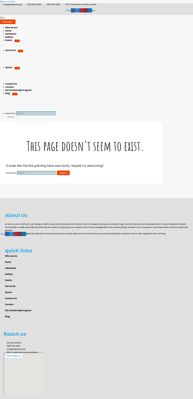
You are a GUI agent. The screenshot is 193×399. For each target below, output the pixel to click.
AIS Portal (10, 50)
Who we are (11, 27)
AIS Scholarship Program (18, 90)
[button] (9, 116)
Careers (9, 87)
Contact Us (11, 83)
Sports (8, 67)
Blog (7, 93)
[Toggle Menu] (17, 41)
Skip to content (7, 1)
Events (8, 40)
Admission (10, 33)
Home (8, 30)
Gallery (9, 37)
